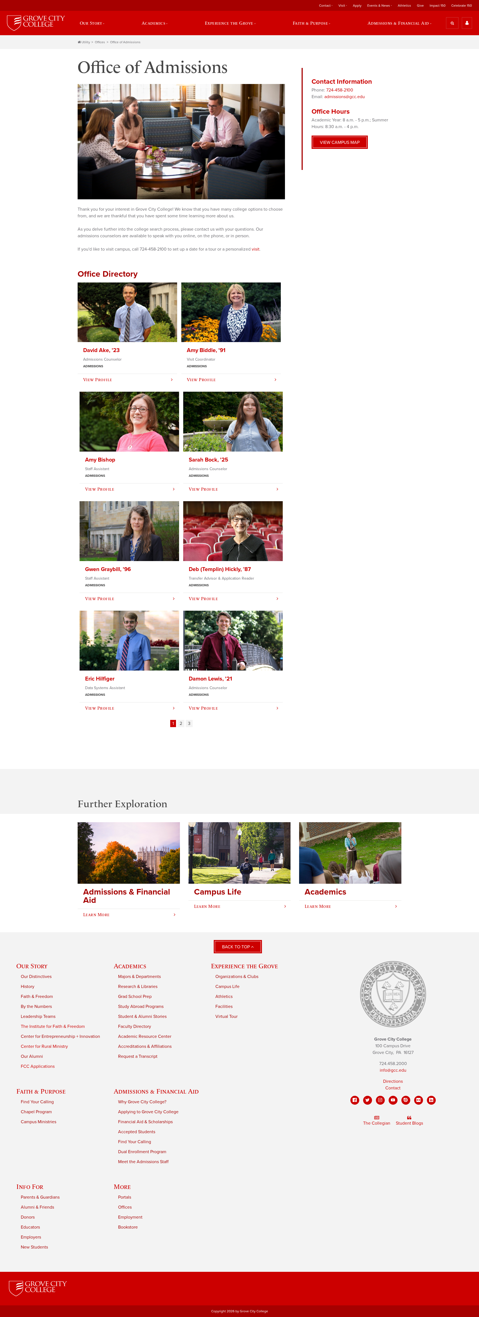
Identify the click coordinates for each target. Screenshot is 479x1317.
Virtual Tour (226, 1016)
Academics (130, 966)
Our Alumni (32, 1056)
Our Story (31, 966)
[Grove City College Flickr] (418, 1100)
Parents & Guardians (40, 1197)
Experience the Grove (244, 966)
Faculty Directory (134, 1026)
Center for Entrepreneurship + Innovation (60, 1036)
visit (255, 249)
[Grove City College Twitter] (367, 1100)
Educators (30, 1227)
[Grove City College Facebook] (354, 1100)
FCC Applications (38, 1066)
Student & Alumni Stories (142, 1016)
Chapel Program (36, 1112)
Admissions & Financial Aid (156, 1091)
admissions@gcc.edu (344, 97)
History (27, 986)
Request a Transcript (137, 1056)
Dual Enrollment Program (142, 1152)
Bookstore (128, 1227)
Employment (130, 1217)
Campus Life (227, 986)
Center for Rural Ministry (44, 1046)
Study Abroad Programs (141, 1006)
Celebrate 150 (461, 5)
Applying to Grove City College (148, 1112)
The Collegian (376, 1123)
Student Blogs (409, 1123)
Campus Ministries (38, 1122)
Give (420, 5)
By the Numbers (36, 1006)
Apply (357, 5)
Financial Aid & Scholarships (145, 1122)
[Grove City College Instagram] (380, 1100)
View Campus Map (340, 142)
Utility (85, 42)
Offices (100, 42)
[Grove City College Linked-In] (431, 1100)
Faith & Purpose (41, 1091)
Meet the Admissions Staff (143, 1162)
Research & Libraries (137, 986)
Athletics (404, 5)
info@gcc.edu (393, 1070)
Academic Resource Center (144, 1036)
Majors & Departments (139, 976)
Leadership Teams (38, 1016)
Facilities (224, 1006)
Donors (28, 1217)
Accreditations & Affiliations (145, 1046)
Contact (393, 1088)
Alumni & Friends (37, 1207)
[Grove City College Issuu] (405, 1100)
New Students (34, 1247)
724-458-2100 (339, 90)
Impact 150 (437, 5)
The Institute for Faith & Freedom (53, 1026)
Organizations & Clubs (236, 976)
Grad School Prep (135, 996)
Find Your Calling (37, 1102)
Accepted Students (136, 1132)
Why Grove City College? (142, 1102)
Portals (124, 1197)
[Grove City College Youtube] (393, 1100)
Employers (31, 1237)
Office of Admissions (125, 42)
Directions (393, 1081)
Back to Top (236, 947)
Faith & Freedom (37, 996)
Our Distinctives (36, 976)
